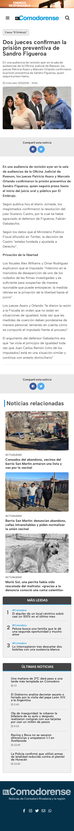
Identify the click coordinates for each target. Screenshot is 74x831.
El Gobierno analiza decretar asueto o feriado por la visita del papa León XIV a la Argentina (38, 697)
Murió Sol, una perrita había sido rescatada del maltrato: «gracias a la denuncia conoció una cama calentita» (34, 586)
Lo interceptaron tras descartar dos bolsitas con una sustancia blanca (37, 648)
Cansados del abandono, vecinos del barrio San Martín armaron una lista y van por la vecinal (33, 464)
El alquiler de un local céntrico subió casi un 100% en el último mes (38, 615)
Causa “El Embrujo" (16, 32)
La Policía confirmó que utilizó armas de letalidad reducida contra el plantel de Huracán (37, 756)
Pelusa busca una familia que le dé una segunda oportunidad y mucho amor (37, 631)
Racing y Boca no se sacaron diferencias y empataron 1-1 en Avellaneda (32, 737)
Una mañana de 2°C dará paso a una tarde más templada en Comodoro (37, 680)
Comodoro (20, 610)
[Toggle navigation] (7, 18)
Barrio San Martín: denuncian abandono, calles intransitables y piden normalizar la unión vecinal (35, 525)
